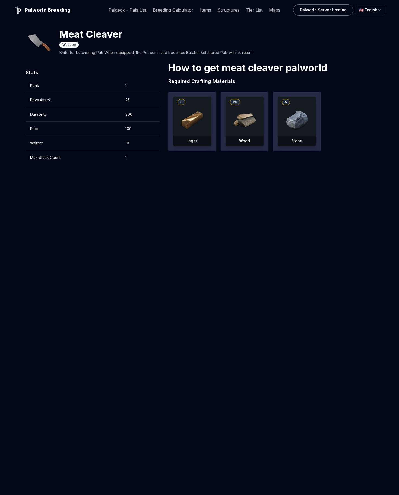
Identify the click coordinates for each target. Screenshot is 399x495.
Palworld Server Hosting (323, 10)
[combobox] (370, 10)
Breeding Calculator (173, 10)
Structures (229, 10)
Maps (274, 10)
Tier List (254, 10)
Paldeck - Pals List (127, 10)
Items (205, 10)
